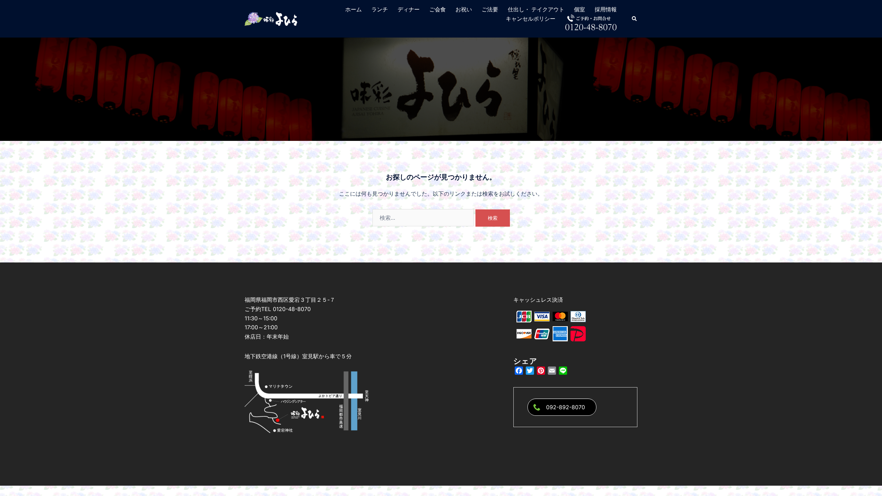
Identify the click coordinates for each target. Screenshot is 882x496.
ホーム (353, 9)
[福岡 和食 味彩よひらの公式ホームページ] (271, 18)
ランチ (379, 9)
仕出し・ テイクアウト (536, 9)
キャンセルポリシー (530, 19)
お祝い (463, 9)
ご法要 (490, 9)
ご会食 (437, 9)
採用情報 (606, 9)
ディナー (409, 9)
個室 (579, 9)
